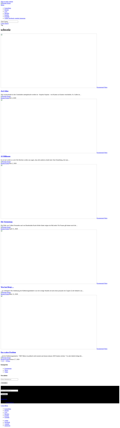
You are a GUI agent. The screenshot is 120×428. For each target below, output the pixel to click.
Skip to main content (7, 1)
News (6, 370)
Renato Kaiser (5, 98)
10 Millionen (5, 156)
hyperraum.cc (10, 402)
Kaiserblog (7, 409)
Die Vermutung (6, 222)
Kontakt (6, 417)
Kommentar (100, 87)
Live (5, 412)
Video (105, 87)
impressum (4, 399)
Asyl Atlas (4, 91)
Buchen (6, 414)
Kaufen (6, 415)
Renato (6, 410)
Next (8, 361)
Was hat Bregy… (7, 287)
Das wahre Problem (8, 352)
